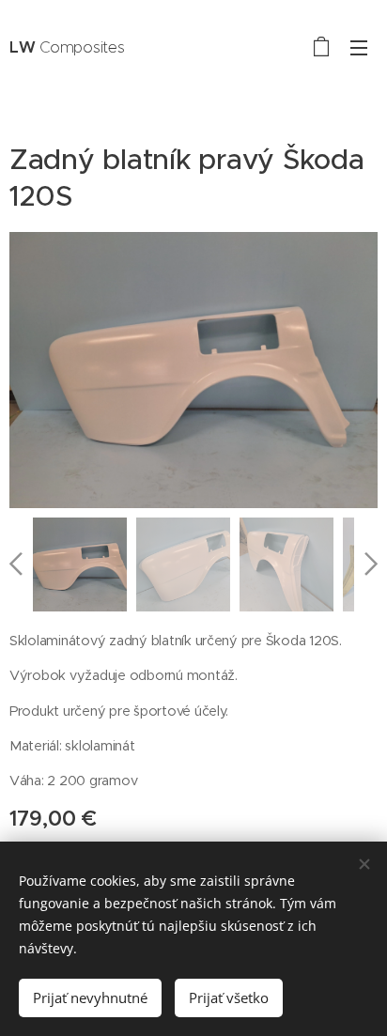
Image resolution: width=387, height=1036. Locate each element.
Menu (359, 47)
